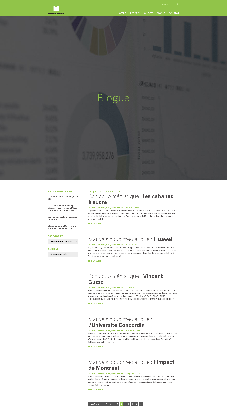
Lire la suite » (95, 224)
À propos (135, 13)
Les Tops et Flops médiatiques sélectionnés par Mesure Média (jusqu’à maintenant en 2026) (62, 207)
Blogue (161, 13)
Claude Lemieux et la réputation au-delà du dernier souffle (62, 227)
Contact (174, 13)
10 (136, 404)
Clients (148, 13)
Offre (122, 13)
